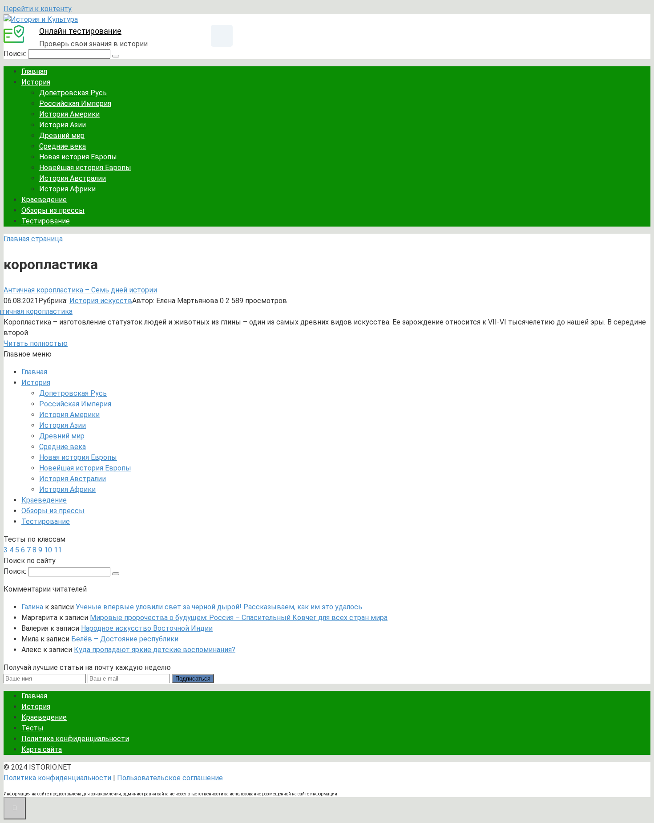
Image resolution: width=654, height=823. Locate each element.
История (35, 82)
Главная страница (33, 239)
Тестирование (45, 221)
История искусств (100, 300)
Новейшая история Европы (85, 167)
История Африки (67, 189)
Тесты (32, 728)
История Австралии (72, 178)
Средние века (62, 146)
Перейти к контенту (38, 8)
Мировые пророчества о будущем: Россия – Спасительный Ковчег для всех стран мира (239, 617)
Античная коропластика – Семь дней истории (80, 290)
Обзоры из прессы (53, 210)
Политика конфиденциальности (75, 738)
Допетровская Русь (73, 93)
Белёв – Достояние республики (124, 639)
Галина (32, 607)
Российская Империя (75, 103)
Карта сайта (41, 749)
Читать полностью (36, 343)
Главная (34, 71)
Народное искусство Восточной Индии (147, 628)
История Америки (69, 114)
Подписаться (192, 678)
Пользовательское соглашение (170, 778)
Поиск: (16, 53)
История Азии (62, 125)
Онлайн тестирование (80, 31)
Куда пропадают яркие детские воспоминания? (154, 649)
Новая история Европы (78, 157)
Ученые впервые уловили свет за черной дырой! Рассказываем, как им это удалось (219, 607)
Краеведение (44, 199)
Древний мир (62, 135)
